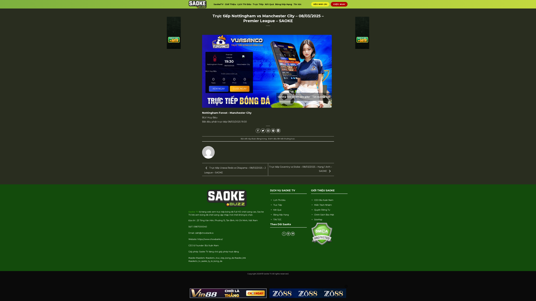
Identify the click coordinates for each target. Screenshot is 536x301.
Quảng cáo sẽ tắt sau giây (294, 96)
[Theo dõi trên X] (284, 234)
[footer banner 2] (307, 293)
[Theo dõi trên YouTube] (293, 234)
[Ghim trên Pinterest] (273, 130)
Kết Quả (269, 4)
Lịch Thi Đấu (244, 4)
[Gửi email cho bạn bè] (268, 130)
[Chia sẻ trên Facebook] (258, 130)
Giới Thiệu (230, 4)
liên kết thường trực (286, 139)
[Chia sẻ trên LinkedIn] (278, 130)
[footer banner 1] (228, 293)
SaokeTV (218, 4)
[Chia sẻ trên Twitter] (263, 130)
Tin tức (298, 4)
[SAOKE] (198, 4)
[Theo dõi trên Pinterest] (288, 234)
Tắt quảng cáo (321, 96)
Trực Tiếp (258, 4)
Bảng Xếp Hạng (283, 4)
